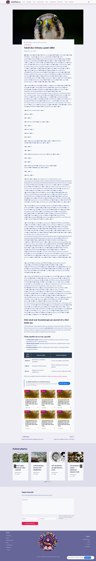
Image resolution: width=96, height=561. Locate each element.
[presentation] (20, 457)
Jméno (24, 518)
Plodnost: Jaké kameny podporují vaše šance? (33, 438)
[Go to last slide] (15, 466)
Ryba (8, 549)
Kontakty (71, 2)
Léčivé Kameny (40, 2)
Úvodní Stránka (86, 539)
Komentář (25, 499)
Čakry (34, 2)
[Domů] (24, 42)
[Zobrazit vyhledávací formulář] (88, 2)
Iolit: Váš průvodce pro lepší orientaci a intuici (57, 468)
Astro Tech (27, 51)
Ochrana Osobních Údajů (54, 556)
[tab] (45, 481)
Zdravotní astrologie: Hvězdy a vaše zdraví (64, 438)
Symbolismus (53, 2)
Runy (47, 2)
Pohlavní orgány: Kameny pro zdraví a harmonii (20, 468)
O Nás (66, 2)
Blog (89, 541)
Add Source (87, 557)
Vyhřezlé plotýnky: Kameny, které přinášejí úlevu (38, 468)
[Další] (81, 466)
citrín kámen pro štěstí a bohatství (59, 376)
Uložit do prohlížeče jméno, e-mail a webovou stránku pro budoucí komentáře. (66, 517)
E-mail (42, 518)
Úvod (23, 2)
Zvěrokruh (8, 547)
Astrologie (28, 2)
